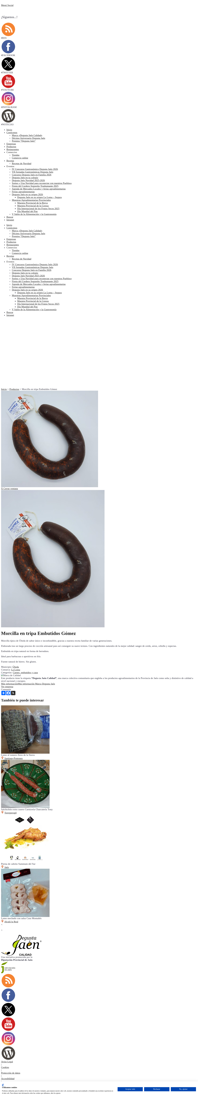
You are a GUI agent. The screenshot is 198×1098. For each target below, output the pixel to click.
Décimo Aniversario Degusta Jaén (28, 233)
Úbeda (16, 667)
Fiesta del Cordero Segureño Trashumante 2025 (35, 281)
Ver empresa (7, 686)
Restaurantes (12, 149)
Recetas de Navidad (21, 258)
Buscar (9, 217)
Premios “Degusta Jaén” (24, 236)
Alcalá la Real (11, 921)
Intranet (10, 219)
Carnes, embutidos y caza (25, 672)
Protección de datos (10, 1073)
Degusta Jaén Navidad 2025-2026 (28, 275)
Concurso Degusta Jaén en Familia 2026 (31, 270)
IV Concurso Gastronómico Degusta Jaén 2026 (35, 264)
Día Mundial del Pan (27, 306)
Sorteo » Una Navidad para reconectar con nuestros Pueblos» (42, 278)
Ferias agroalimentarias (23, 287)
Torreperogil (10, 812)
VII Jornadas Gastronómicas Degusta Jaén (32, 267)
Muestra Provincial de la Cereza (33, 301)
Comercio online (20, 253)
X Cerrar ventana (9, 488)
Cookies (5, 1067)
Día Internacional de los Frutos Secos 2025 (38, 304)
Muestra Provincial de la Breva (32, 298)
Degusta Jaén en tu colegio (25, 273)
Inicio (9, 129)
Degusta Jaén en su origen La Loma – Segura (39, 292)
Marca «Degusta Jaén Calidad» (27, 230)
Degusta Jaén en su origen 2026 (27, 289)
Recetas (10, 160)
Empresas (11, 143)
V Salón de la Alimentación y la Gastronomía (34, 309)
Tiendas (15, 250)
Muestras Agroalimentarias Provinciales (31, 295)
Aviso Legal (7, 1061)
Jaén (6, 867)
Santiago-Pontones (13, 758)
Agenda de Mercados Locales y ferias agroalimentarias (39, 284)
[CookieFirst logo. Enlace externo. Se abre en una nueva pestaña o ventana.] (3, 1085)
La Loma (15, 669)
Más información (28, 683)
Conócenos (11, 132)
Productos (11, 146)
